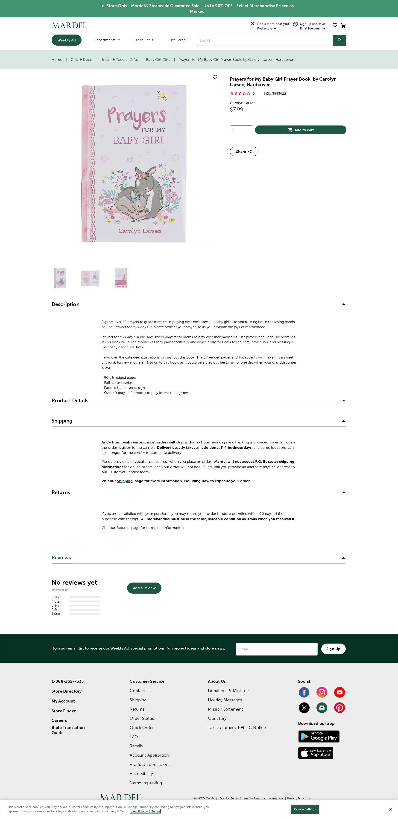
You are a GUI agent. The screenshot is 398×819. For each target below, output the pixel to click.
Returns (123, 528)
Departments (104, 40)
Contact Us (140, 690)
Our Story (217, 718)
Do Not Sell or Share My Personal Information (251, 798)
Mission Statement (225, 709)
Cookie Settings (305, 809)
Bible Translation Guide (68, 730)
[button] (199, 304)
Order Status (142, 718)
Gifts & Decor (82, 59)
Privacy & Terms (298, 798)
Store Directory (67, 691)
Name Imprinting (146, 782)
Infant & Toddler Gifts (120, 59)
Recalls (136, 745)
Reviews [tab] (61, 557)
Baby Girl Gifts (158, 59)
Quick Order (142, 727)
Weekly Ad (66, 40)
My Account (63, 701)
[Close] (391, 809)
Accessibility (141, 773)
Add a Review (144, 588)
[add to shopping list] (215, 77)
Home (57, 59)
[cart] (343, 25)
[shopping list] (335, 25)
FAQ (134, 736)
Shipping (125, 481)
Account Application (149, 755)
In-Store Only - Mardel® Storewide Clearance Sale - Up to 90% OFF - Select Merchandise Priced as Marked (197, 8)
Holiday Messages (225, 699)
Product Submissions (150, 764)
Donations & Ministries (229, 690)
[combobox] (265, 40)
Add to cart (304, 130)
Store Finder (64, 710)
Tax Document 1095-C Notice (237, 727)
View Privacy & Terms (145, 811)
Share (241, 151)
